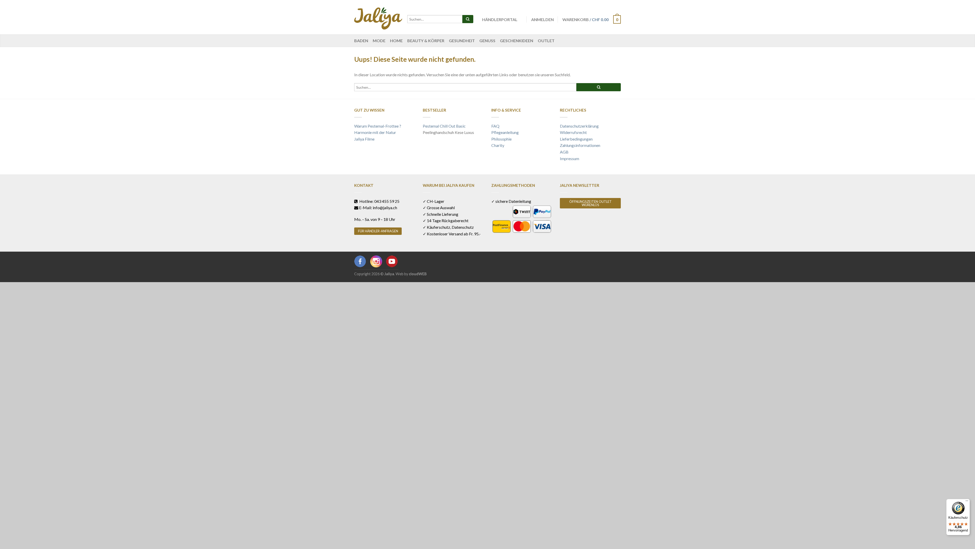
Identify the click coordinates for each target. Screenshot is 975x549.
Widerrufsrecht (573, 132)
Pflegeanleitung (505, 132)
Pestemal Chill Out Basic (444, 126)
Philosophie (501, 138)
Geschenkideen (516, 40)
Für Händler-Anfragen (378, 231)
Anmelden (542, 19)
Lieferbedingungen (576, 138)
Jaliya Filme (364, 138)
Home (396, 40)
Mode (379, 40)
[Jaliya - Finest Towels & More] (378, 17)
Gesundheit (462, 40)
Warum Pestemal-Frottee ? (377, 126)
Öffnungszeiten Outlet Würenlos (590, 203)
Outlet (546, 40)
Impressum (569, 158)
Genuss (487, 40)
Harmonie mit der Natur (375, 132)
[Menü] (967, 502)
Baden (361, 40)
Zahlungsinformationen (580, 145)
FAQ (495, 126)
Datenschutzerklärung (579, 126)
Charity (497, 145)
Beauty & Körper (425, 40)
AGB (564, 151)
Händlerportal (499, 19)
